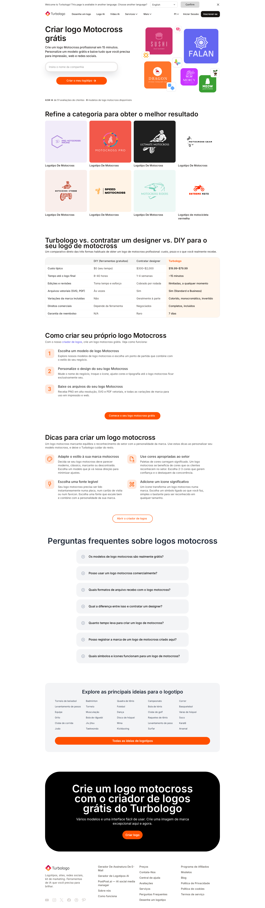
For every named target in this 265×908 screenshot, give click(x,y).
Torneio (90, 706)
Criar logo (132, 835)
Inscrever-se (210, 14)
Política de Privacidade (195, 883)
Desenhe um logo (81, 14)
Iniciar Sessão (191, 14)
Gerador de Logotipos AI (113, 876)
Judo (57, 728)
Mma (119, 723)
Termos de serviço (192, 894)
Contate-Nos (147, 872)
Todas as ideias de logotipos (132, 740)
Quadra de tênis (125, 701)
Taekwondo (92, 728)
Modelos (186, 872)
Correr (182, 701)
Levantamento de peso (160, 723)
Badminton (92, 701)
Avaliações (146, 883)
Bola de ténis (155, 706)
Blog (183, 877)
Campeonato (155, 701)
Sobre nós (104, 890)
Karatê (182, 723)
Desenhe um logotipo (152, 899)
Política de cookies (192, 888)
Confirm (190, 4)
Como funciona (107, 896)
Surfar (151, 728)
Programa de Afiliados (195, 866)
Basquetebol (186, 706)
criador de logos (72, 342)
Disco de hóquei (126, 717)
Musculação (92, 712)
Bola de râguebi (94, 717)
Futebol (121, 706)
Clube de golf (155, 712)
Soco (182, 717)
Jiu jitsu (90, 723)
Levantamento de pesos (68, 706)
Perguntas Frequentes (153, 894)
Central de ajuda (149, 877)
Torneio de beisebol (66, 701)
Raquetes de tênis (158, 717)
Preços (143, 866)
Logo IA (100, 14)
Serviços (144, 888)
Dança (120, 712)
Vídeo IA (115, 14)
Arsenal (183, 728)
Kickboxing (123, 728)
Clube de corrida (64, 723)
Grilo (57, 717)
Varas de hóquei (188, 712)
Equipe (58, 712)
